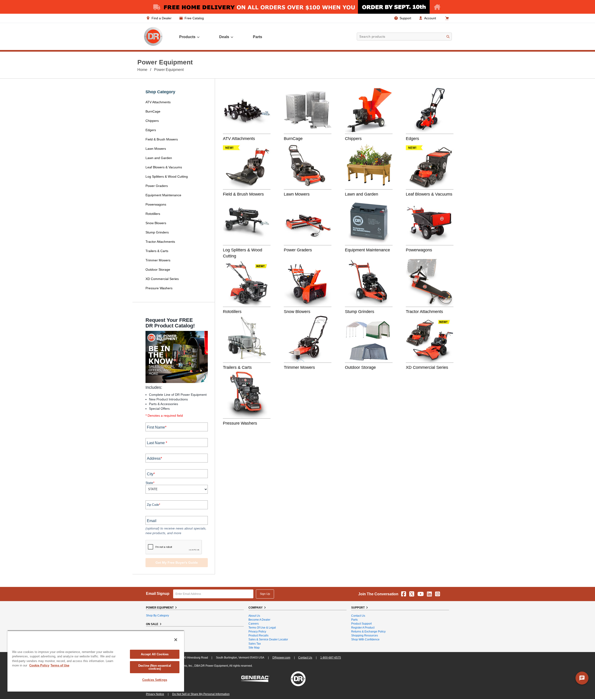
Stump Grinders (157, 232)
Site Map (254, 647)
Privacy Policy (257, 631)
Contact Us (358, 615)
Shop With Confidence (365, 639)
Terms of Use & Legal (262, 627)
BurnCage (152, 111)
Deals (224, 37)
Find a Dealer (162, 18)
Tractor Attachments (160, 241)
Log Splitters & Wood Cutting (166, 176)
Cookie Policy (39, 665)
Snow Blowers (155, 223)
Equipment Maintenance (163, 195)
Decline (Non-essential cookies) (154, 667)
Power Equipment (169, 70)
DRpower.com (281, 657)
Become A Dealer (259, 619)
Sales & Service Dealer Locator (268, 639)
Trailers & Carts (156, 251)
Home (142, 70)
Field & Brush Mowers (162, 139)
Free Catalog (194, 18)
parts (257, 37)
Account (430, 18)
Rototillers (152, 214)
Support (405, 18)
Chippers (152, 121)
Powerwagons (155, 204)
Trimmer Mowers (157, 260)
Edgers (150, 130)
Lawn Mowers (155, 148)
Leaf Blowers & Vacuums (163, 167)
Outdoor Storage (157, 269)
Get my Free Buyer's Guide (176, 562)
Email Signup (157, 594)
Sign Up (265, 594)
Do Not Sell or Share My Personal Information (201, 694)
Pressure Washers (158, 288)
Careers (253, 623)
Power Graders (156, 186)
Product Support (361, 623)
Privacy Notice (155, 694)
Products (187, 37)
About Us (254, 615)
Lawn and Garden (158, 158)
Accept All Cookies (155, 654)
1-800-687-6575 (330, 657)
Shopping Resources (364, 635)
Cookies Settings (154, 680)
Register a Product (362, 627)
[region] (95, 661)
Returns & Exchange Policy (368, 631)
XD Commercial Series (162, 279)
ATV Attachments (158, 102)
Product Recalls (258, 635)
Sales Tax (254, 643)
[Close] (176, 640)
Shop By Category (157, 615)
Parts (354, 619)
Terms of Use (59, 665)
